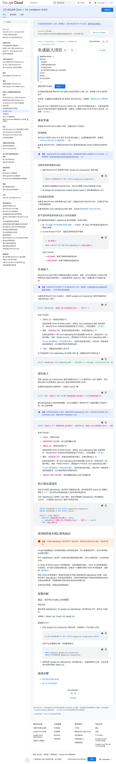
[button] (15, 53)
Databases (61, 41)
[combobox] (64, 3)
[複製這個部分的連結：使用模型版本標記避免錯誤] (72, 533)
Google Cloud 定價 (39, 731)
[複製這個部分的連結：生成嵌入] (51, 269)
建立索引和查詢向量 (50, 679)
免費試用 (107, 10)
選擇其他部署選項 (94, 24)
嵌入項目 (80, 379)
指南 (4, 15)
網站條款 (54, 754)
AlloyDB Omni (14, 9)
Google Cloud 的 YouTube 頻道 (101, 740)
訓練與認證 (79, 742)
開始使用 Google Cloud (83, 731)
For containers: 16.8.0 (36, 9)
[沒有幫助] (107, 41)
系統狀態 (57, 739)
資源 (22, 15)
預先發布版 (65, 290)
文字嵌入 (47, 112)
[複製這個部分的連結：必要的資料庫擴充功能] (62, 165)
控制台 (82, 3)
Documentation (50, 41)
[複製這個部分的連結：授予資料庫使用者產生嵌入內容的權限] (78, 215)
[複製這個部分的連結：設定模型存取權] (56, 197)
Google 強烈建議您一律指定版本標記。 (58, 341)
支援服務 (57, 731)
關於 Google (37, 754)
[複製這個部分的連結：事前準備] (51, 120)
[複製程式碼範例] (106, 176)
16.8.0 (60, 86)
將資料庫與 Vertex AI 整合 (89, 209)
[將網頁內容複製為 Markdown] (72, 50)
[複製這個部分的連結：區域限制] (49, 133)
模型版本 (45, 570)
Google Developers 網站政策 (44, 710)
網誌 (96, 728)
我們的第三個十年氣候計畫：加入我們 (47, 759)
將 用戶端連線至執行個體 (59, 225)
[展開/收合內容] (53, 56)
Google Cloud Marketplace (38, 736)
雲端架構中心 (79, 739)
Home (40, 41)
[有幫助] (103, 41)
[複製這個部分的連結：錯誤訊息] (47, 604)
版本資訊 (57, 735)
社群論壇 (57, 728)
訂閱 (91, 759)
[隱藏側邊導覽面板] (27, 760)
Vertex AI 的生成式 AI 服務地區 (52, 140)
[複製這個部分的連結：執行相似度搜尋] (59, 484)
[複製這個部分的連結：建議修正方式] (51, 622)
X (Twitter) (99, 735)
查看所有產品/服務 (40, 728)
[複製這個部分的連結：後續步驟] (51, 673)
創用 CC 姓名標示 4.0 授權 (69, 707)
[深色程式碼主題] (102, 176)
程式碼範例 (79, 735)
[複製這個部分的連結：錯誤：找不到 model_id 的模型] (71, 600)
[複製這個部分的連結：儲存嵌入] (51, 373)
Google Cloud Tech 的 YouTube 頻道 (102, 745)
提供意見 (102, 50)
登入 (111, 3)
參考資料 (13, 15)
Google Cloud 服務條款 (67, 754)
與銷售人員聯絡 (38, 741)
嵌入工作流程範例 (49, 683)
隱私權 (46, 754)
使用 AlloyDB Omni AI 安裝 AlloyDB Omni (64, 157)
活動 (96, 731)
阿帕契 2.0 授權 (95, 707)
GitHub (77, 728)
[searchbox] (15, 22)
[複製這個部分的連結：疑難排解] (51, 594)
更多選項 (33, 3)
